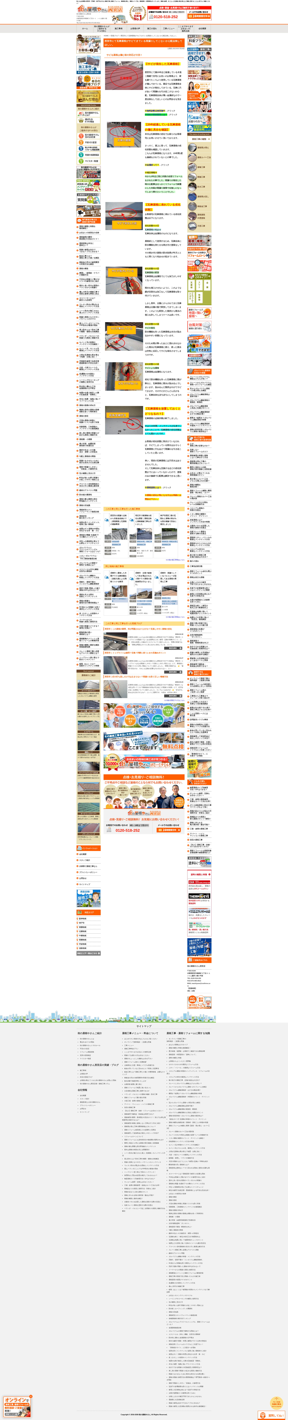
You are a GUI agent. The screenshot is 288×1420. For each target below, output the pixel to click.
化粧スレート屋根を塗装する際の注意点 (198, 532)
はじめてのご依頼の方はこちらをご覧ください (140, 1039)
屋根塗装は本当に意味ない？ (86, 244)
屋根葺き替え (203, 148)
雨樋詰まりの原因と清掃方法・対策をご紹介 (140, 1188)
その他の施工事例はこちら (175, 560)
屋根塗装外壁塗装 (201, 216)
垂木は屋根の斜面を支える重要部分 (137, 1150)
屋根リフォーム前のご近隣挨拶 (135, 1062)
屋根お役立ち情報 (197, 577)
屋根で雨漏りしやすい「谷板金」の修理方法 (88, 468)
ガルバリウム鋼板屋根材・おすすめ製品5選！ (185, 1090)
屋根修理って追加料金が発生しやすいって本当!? (200, 737)
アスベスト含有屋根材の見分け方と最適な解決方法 (187, 1246)
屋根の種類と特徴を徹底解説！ (87, 227)
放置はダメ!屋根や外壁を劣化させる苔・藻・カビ (89, 530)
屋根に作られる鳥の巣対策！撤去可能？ (200, 824)
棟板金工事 (202, 206)
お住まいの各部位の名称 (89, 233)
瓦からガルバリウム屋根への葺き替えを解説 (200, 389)
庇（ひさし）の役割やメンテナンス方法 (89, 614)
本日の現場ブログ (86, 1077)
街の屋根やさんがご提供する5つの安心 (101, 28)
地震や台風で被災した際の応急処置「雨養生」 (89, 394)
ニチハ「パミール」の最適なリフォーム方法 (184, 1068)
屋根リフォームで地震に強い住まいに (137, 1087)
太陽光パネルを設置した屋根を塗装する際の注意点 (142, 1202)
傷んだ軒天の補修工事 (176, 1286)
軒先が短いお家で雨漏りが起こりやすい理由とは (89, 479)
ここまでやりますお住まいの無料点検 (185, 28)
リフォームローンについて (133, 1136)
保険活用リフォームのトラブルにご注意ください (201, 749)
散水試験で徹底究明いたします (135, 1081)
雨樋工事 (201, 177)
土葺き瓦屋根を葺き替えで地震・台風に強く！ (89, 356)
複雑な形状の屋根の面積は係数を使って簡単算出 (186, 1213)
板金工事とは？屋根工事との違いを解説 (89, 257)
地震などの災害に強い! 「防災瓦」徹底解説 (199, 618)
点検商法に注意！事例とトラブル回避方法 (139, 1065)
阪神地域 (82, 919)
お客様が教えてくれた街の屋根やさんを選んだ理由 (98, 1080)
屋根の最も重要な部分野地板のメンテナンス (88, 500)
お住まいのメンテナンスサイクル (180, 1295)
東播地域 (82, 927)
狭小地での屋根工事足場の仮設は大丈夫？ (199, 556)
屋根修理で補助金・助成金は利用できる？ (199, 665)
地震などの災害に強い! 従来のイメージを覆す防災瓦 (187, 1243)
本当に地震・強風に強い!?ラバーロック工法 (184, 1364)
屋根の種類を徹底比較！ (195, 486)
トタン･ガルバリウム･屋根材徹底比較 (88, 557)
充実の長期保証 (85, 1055)
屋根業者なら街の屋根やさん (90, 1102)
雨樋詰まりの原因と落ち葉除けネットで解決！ (201, 818)
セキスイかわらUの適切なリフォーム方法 (183, 1064)
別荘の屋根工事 (196, 840)
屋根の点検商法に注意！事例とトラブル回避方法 (200, 725)
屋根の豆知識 (84, 505)
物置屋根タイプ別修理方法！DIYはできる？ (199, 788)
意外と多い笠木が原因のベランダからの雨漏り (89, 286)
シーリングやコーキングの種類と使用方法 (89, 381)
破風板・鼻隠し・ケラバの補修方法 (181, 1158)
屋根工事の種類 (199, 139)
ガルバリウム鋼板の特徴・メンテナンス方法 (184, 1256)
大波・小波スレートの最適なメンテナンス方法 (89, 368)
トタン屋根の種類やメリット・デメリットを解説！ (187, 1138)
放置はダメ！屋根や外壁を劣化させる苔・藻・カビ (187, 1354)
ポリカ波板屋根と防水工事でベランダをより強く (201, 806)
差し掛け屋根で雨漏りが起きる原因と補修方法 (185, 1371)
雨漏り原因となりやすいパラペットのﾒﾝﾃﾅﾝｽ (89, 318)
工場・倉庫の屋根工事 (199, 829)
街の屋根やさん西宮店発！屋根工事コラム (95, 1084)
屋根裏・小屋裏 (85, 439)
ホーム (85, 28)
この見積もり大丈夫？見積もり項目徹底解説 (199, 703)
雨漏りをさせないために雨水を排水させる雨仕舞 (89, 462)
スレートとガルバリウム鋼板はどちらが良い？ (200, 378)
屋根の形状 (83, 416)
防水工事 (201, 187)
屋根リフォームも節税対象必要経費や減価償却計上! (201, 851)
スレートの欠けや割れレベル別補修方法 (199, 503)
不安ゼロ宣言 (84, 1049)
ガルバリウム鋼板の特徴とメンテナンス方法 (89, 576)
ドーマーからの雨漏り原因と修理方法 (88, 621)
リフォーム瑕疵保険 (87, 1052)
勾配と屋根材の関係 (87, 456)
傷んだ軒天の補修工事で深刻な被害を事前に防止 (89, 293)
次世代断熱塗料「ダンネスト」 (196, 636)
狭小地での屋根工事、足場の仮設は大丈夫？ (184, 1080)
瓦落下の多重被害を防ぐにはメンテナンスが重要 (200, 589)
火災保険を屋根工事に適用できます (137, 1091)
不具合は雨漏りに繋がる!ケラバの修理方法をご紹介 (187, 1177)
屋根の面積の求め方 (87, 405)
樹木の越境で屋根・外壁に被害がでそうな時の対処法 (201, 743)
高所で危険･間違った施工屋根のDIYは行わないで (89, 589)
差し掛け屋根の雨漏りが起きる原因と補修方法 (89, 434)
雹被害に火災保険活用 (176, 1400)
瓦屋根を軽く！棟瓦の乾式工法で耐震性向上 (184, 1237)
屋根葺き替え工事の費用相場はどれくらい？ (200, 462)
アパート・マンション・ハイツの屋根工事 (139, 1104)
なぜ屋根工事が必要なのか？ (200, 445)
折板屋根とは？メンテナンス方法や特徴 (200, 521)
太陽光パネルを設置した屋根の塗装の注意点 (200, 527)
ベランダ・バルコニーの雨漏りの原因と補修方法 (89, 337)
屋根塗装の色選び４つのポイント (197, 630)
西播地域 (82, 940)
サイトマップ (84, 884)
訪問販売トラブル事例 (199, 720)
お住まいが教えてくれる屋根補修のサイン (200, 474)
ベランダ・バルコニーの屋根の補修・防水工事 (140, 1094)
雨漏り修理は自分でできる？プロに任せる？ (89, 250)
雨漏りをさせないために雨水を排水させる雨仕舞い (187, 1374)
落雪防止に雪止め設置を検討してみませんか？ (140, 1175)
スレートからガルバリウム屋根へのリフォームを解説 (201, 384)
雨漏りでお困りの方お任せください (137, 1055)
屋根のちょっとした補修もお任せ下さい (138, 1058)
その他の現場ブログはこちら (174, 700)
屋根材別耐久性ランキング (86, 517)
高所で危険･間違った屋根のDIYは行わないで (184, 1266)
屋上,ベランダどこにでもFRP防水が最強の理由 (89, 324)
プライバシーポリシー (88, 872)
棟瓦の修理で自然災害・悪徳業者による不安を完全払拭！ (189, 1190)
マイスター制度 (85, 1058)
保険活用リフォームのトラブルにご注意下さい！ (186, 1344)
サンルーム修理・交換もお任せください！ (200, 794)
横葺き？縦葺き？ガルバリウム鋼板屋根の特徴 (201, 419)
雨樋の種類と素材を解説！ (133, 1198)
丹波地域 (82, 944)
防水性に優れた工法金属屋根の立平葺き (87, 387)
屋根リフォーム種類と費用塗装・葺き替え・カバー (201, 491)
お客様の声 (135, 28)
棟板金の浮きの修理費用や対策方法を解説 (89, 263)
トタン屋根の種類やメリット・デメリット (199, 515)
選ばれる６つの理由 (87, 1042)
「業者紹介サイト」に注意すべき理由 (199, 755)
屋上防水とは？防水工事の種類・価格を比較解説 (89, 331)
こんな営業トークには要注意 (199, 714)
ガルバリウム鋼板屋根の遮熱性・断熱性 (200, 401)
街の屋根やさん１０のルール (90, 1045)
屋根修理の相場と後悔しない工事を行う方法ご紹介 (142, 1123)
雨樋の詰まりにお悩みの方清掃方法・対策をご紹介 (201, 812)
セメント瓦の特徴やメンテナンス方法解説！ (89, 343)
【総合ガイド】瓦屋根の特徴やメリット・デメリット (188, 1119)
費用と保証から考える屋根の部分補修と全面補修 (141, 1143)
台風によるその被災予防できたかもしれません (201, 583)
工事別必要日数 (196, 566)
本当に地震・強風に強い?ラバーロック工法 (89, 400)
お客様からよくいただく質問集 (180, 1061)
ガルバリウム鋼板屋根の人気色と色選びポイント (186, 1112)
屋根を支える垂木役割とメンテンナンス (88, 595)
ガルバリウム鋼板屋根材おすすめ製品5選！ (200, 413)
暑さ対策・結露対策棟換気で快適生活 (182, 1220)
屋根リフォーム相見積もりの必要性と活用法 (140, 1130)
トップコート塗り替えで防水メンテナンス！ (89, 658)
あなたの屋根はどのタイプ (178, 1044)
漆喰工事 (201, 167)
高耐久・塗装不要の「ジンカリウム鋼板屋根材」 (186, 1260)
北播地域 (82, 931)
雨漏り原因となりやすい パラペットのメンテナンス (142, 1162)
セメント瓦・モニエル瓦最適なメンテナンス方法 (89, 349)
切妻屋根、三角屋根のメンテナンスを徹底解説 (89, 428)
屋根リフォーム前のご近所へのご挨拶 (198, 691)
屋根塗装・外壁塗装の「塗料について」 (183, 1054)
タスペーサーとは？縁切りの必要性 (87, 299)
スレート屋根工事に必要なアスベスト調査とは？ (89, 652)
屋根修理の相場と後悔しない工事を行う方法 (199, 456)
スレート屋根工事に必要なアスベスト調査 (184, 1250)
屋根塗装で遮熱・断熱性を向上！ (180, 1227)
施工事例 (118, 28)
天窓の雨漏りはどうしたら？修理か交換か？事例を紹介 (188, 1161)
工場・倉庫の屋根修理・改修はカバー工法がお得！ (201, 800)
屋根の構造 (83, 268)
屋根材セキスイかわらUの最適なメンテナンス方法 (200, 544)
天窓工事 (201, 226)
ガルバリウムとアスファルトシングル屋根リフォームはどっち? (89, 549)
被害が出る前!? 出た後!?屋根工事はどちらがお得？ (201, 709)
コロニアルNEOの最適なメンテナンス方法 (200, 550)
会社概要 (202, 28)
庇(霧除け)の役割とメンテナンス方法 (87, 375)
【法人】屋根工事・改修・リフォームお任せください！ (144, 1111)
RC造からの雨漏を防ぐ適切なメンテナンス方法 (185, 1263)
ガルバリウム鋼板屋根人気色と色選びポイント (200, 407)
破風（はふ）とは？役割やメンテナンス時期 (89, 665)
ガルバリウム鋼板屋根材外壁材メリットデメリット (201, 425)
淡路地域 (82, 948)
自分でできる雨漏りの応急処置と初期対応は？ (200, 647)
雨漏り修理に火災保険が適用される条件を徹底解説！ (188, 1406)
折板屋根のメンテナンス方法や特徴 (181, 1141)
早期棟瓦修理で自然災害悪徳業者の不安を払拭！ (89, 362)
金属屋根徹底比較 (175, 1328)
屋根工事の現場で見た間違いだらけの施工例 (199, 624)
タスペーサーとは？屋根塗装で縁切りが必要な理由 (187, 1174)
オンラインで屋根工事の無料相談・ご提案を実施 (200, 679)
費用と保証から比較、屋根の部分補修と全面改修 (201, 468)
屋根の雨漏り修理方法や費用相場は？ (89, 602)
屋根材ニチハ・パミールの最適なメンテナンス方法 (201, 538)
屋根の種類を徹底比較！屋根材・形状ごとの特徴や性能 (188, 1122)
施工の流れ (152, 28)
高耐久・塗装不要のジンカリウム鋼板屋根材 (89, 583)
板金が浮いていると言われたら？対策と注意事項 (201, 731)
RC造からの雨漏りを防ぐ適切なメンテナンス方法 (89, 608)
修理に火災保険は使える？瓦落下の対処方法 (201, 595)
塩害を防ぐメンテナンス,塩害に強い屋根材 (89, 523)
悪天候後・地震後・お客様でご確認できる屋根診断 (187, 1051)
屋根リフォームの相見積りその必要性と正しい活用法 (201, 685)
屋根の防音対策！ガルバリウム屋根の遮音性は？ (201, 430)
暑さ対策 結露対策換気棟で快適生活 (87, 445)
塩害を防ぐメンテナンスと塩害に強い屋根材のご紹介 (188, 1351)
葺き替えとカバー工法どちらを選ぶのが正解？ (200, 480)
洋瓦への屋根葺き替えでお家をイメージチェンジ (89, 542)
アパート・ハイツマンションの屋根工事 (199, 835)
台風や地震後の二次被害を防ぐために (200, 601)
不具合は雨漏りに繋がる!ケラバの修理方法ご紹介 (89, 280)
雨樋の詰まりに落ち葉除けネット (136, 1192)
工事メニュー (169, 28)
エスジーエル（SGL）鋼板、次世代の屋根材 (184, 1334)
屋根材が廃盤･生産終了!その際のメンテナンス (89, 536)
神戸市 (81, 923)
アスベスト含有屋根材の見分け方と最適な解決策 (89, 485)
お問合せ (83, 878)
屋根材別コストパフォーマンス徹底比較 (89, 511)
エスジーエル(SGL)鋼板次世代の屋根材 (89, 570)
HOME (106, 36)
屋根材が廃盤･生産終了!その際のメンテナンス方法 (187, 1184)
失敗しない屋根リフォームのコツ (199, 451)
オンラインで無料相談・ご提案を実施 (137, 1042)
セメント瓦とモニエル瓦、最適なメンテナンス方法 (187, 1148)
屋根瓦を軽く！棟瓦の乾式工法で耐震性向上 (199, 607)
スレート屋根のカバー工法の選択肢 (201, 497)
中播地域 (82, 936)
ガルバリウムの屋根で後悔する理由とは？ (88, 564)
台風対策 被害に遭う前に (133, 1084)
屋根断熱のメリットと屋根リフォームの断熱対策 (89, 640)
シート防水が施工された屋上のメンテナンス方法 (89, 312)
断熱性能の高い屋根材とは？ (85, 633)
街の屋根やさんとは (87, 1039)
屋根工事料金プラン (131, 1049)
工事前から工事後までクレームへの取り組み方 (200, 697)
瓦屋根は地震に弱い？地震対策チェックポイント (201, 612)
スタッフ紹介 (84, 860)
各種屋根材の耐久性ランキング (180, 1318)
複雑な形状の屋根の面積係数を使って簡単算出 (89, 411)
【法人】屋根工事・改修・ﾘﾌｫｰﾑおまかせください (201, 846)
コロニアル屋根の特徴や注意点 (197, 509)
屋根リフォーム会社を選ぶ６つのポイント (201, 572)
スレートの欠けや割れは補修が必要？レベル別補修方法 (188, 1135)
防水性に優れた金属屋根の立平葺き (181, 1338)
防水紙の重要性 (85, 495)
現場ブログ (115, 36)
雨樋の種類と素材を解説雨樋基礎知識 (89, 646)
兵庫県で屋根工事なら (88, 866)
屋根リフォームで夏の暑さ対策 (135, 1097)
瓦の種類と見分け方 (87, 473)
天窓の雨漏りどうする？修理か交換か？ (89, 627)
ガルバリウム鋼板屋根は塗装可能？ (200, 395)
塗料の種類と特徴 (199, 874)
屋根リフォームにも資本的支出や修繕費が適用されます (144, 1140)
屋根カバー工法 (204, 157)
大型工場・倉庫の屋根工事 (133, 1101)
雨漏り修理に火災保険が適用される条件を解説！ (200, 653)
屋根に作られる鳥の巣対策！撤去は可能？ (139, 1195)
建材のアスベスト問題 (88, 490)
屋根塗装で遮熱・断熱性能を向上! (199, 642)
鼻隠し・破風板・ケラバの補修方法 (89, 274)
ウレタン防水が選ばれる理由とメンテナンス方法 (89, 305)
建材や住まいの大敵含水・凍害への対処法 (88, 451)
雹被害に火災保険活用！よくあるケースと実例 (200, 659)
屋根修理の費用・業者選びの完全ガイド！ (89, 238)
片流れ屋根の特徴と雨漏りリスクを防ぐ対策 (89, 421)
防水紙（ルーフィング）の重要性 (180, 1308)
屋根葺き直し (203, 197)
